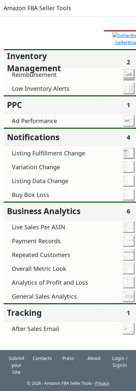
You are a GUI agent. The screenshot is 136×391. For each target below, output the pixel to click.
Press (68, 358)
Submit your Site (16, 365)
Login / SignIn (119, 361)
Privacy (102, 383)
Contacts (42, 358)
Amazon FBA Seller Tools (37, 8)
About (94, 358)
